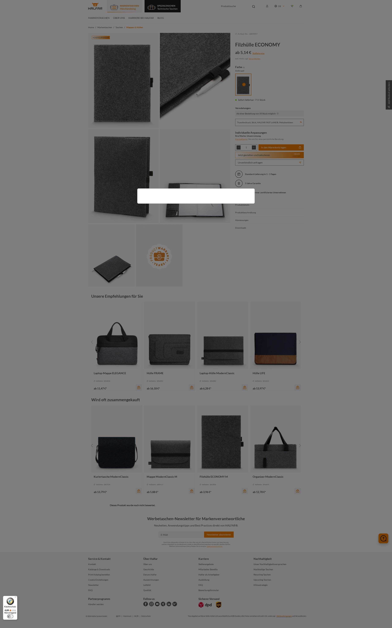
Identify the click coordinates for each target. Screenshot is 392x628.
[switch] (10, 616)
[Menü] (15, 598)
